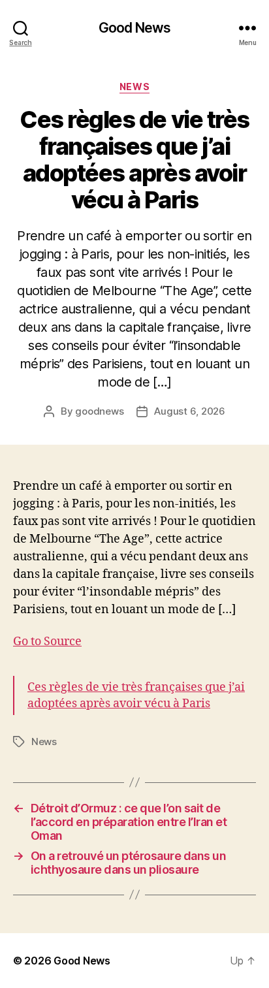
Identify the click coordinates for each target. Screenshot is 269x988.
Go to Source (47, 641)
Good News (134, 28)
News (134, 86)
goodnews (99, 411)
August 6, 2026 (189, 411)
